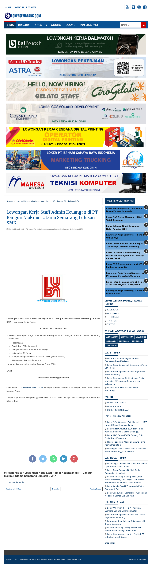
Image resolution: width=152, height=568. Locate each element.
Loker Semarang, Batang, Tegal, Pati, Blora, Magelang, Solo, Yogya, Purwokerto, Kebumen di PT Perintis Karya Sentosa (125, 479)
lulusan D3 (58, 229)
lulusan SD (111, 345)
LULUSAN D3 (56, 24)
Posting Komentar (16, 482)
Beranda (55, 489)
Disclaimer (31, 7)
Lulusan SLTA (77, 229)
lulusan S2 (137, 341)
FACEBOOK (112, 310)
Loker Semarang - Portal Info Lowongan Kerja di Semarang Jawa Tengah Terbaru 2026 (50, 559)
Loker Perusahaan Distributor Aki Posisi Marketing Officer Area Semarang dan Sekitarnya (124, 381)
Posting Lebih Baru (13, 489)
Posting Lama (95, 489)
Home (11, 24)
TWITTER (112, 321)
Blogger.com (141, 559)
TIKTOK (111, 324)
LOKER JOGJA (114, 406)
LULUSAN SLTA (40, 24)
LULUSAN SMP (24, 24)
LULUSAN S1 (71, 24)
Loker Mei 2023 (34, 229)
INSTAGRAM (113, 313)
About (8, 7)
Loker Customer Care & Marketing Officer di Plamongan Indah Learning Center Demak (125, 255)
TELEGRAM (113, 317)
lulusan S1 (67, 229)
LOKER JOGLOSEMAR (118, 410)
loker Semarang (47, 229)
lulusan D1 (141, 337)
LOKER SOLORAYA (116, 402)
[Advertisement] (53, 253)
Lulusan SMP (127, 337)
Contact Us (19, 7)
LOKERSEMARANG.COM (31, 387)
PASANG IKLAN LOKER (89, 24)
